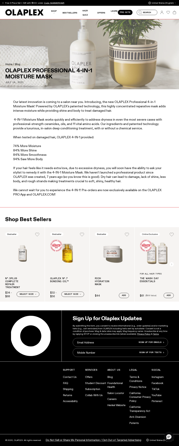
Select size (27, 294)
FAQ (65, 383)
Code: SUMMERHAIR (54, 3)
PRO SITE (125, 12)
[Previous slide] (7, 264)
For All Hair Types (151, 274)
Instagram (158, 377)
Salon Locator (115, 393)
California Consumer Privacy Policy (140, 397)
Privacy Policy (144, 334)
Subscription (92, 389)
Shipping (68, 389)
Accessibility (70, 401)
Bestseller (11, 234)
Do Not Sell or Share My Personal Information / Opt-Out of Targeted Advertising (93, 440)
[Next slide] (172, 264)
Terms (156, 334)
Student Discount (95, 383)
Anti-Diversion (137, 417)
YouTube (157, 395)
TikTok (155, 389)
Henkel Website (116, 405)
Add (124, 295)
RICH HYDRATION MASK (102, 281)
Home (8, 64)
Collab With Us (94, 395)
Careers (112, 399)
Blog (17, 64)
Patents (134, 423)
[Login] (37, 234)
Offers (88, 377)
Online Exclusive (150, 234)
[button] (169, 437)
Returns (67, 395)
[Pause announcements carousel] (3, 3)
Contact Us (70, 377)
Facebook (157, 383)
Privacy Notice (137, 387)
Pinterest (157, 401)
